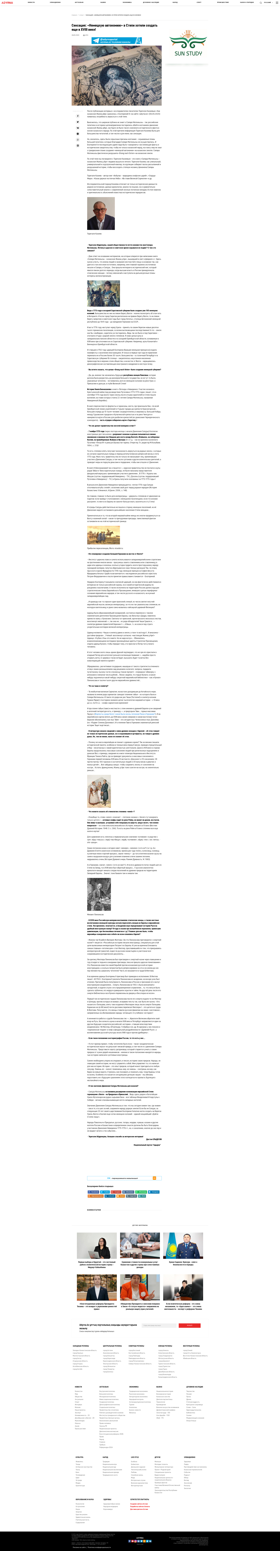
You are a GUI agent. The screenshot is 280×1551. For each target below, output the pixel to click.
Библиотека (190, 1413)
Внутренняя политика (107, 1391)
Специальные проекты (163, 1472)
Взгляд (186, 1480)
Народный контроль (136, 1399)
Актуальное (79, 1399)
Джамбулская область (166, 1372)
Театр (78, 1470)
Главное (102, 1442)
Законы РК (103, 1426)
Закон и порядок (247, 2)
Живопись (79, 1462)
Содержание (80, 1523)
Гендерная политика (106, 1402)
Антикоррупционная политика (140, 1402)
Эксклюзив (188, 1483)
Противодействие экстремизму (195, 1467)
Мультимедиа (80, 1421)
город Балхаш (108, 1372)
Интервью (78, 1405)
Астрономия (80, 1506)
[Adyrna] (9, 3)
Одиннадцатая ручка (193, 1410)
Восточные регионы (191, 1346)
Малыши (158, 1462)
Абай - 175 (160, 1418)
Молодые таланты (161, 1464)
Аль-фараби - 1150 (163, 1415)
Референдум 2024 (106, 1447)
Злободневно (55, 2)
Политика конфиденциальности (99, 1547)
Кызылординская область (167, 1377)
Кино (77, 1472)
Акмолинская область (111, 1353)
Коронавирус (108, 1509)
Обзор (186, 1478)
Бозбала (134, 1462)
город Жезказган (109, 1366)
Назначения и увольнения (108, 1421)
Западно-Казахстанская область (85, 1350)
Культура (79, 1457)
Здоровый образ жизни (111, 1504)
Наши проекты (80, 1410)
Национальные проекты (108, 1429)
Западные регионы (81, 1346)
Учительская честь (82, 1520)
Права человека (105, 1423)
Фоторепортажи (137, 1486)
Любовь (134, 1472)
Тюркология (160, 1402)
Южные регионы (165, 1346)
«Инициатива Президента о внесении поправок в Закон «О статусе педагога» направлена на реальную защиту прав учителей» (140, 1306)
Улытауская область (110, 1364)
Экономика (127, 2)
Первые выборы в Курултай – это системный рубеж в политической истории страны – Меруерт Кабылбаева (96, 1265)
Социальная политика (107, 1407)
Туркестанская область (166, 1364)
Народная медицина (110, 1506)
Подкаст (187, 1475)
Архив (77, 1426)
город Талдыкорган (165, 1356)
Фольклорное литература (164, 1467)
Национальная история (164, 1391)
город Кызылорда (164, 1374)
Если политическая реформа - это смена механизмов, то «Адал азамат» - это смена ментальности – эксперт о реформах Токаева (183, 1306)
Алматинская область (166, 1353)
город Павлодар (134, 1356)
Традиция (106, 1462)
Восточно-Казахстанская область (195, 1356)
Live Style (135, 1457)
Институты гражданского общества (112, 1415)
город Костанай (134, 1350)
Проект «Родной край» (163, 1470)
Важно (103, 2)
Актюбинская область (81, 1366)
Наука (78, 1509)
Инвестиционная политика (109, 1399)
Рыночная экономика (136, 1394)
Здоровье (187, 1462)
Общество (78, 1397)
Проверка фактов (161, 1483)
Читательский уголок (138, 1470)
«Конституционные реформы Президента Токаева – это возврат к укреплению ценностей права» (97, 1306)
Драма (188, 1399)
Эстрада (79, 1480)
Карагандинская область (112, 1361)
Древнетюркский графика (165, 1410)
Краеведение (161, 1405)
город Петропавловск (136, 1361)
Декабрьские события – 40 (84, 1418)
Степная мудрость (193, 1402)
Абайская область (189, 1358)
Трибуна (102, 1445)
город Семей (187, 1350)
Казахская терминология (193, 1470)
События (187, 1472)
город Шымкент (164, 1361)
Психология (80, 1504)
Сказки (188, 1415)
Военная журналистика (139, 1483)
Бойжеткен (135, 1464)
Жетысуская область (166, 1358)
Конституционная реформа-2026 (111, 1434)
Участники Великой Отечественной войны (167, 1487)
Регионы (187, 1486)
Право (101, 1437)
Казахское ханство (163, 1397)
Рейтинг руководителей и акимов (111, 1413)
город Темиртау (108, 1369)
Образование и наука (85, 1499)
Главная (74, 15)
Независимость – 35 (82, 1415)
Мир (76, 1394)
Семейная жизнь (137, 1475)
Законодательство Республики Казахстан (166, 1492)
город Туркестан (164, 1366)
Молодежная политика (107, 1397)
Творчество (190, 1391)
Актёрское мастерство (84, 1467)
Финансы (132, 1413)
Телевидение (80, 1475)
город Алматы (163, 1350)
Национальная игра (110, 1464)
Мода (133, 1478)
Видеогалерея (160, 1475)
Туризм (131, 1405)
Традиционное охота (110, 1475)
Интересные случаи (138, 1480)
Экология (187, 1488)
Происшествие (223, 2)
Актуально (79, 2)
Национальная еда (109, 1467)
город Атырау (78, 1364)
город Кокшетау (109, 1356)
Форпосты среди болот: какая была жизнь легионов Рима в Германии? (125, 714)
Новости (31, 2)
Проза (188, 1397)
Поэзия (189, 1394)
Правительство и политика (109, 1410)
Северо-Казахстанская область (140, 1364)
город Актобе (77, 1369)
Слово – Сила (191, 1407)
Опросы (77, 1423)
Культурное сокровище (194, 1405)
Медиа (78, 1483)
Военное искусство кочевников (167, 1407)
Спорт (199, 2)
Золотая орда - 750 (163, 1413)
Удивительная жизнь (83, 1517)
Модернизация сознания (195, 1418)
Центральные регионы (112, 1346)
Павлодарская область (137, 1358)
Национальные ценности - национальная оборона (164, 1479)
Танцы (78, 1464)
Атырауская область (80, 1361)
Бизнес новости (135, 1410)
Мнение (77, 1407)
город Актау (77, 1358)
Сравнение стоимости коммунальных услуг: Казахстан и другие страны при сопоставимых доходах (140, 1265)
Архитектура (80, 1486)
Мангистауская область (81, 1356)
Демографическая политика (109, 1405)
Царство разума (81, 1514)
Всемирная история (163, 1394)
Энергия (79, 1512)
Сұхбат (81, 15)
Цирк (77, 1478)
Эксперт (78, 1413)
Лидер (186, 1464)
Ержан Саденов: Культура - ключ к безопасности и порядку (183, 1263)
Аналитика (133, 1407)
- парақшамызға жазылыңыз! (122, 1178)
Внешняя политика (106, 1394)
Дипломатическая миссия (108, 1431)
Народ (175, 2)
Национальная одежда (111, 1472)
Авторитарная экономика (138, 1397)
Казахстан (78, 1391)
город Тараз (162, 1369)
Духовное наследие (151, 2)
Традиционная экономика (138, 1391)
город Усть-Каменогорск (192, 1353)
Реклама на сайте (79, 1547)
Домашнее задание (138, 1467)
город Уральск (78, 1353)
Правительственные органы (109, 1418)
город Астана (108, 1350)
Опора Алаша (191, 1421)
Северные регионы (136, 1346)
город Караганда (109, 1358)
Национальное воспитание (112, 1470)
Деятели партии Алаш (164, 1399)
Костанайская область (137, 1353)
